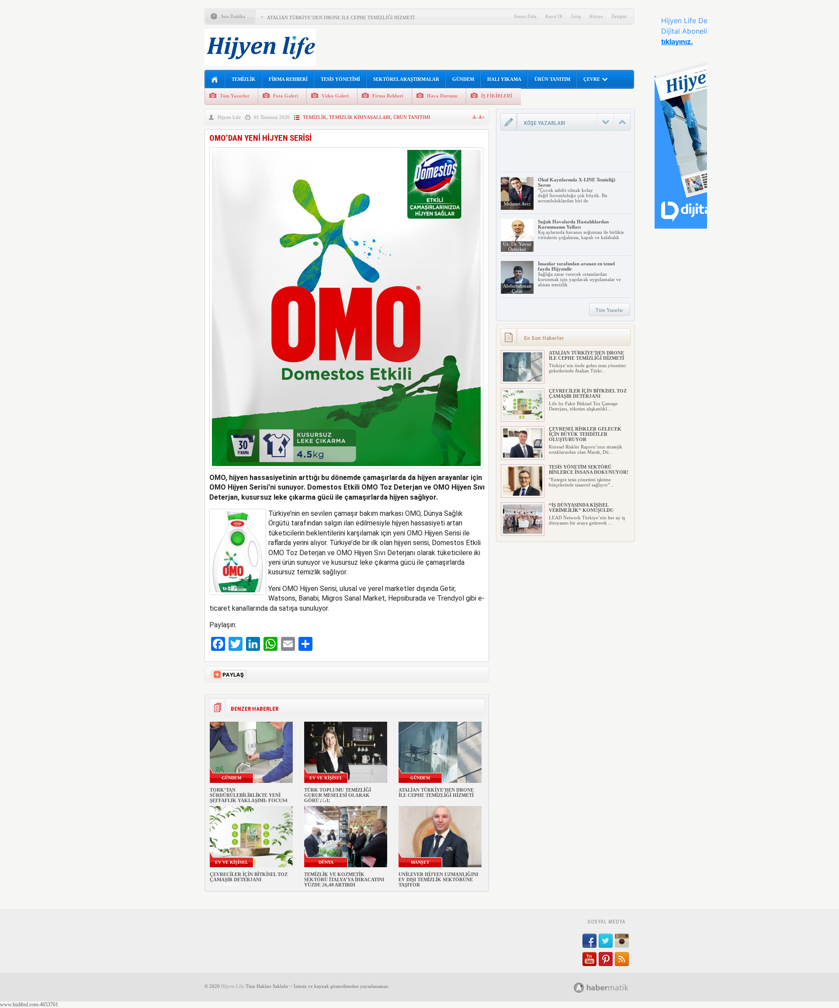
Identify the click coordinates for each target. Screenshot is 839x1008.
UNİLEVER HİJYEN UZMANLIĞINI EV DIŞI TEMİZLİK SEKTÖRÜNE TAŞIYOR (438, 879)
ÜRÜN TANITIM (552, 79)
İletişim (619, 16)
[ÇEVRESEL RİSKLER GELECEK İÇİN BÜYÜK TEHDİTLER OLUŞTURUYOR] (522, 456)
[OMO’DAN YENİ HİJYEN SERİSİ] (346, 470)
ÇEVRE (591, 79)
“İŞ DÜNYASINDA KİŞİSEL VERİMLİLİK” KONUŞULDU (581, 507)
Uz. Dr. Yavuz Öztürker (517, 246)
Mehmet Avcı (517, 203)
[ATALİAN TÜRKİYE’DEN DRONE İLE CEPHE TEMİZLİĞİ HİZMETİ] (522, 380)
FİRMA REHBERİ (288, 79)
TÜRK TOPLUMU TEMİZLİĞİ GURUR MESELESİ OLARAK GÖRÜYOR (337, 795)
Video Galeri (335, 95)
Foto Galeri (285, 95)
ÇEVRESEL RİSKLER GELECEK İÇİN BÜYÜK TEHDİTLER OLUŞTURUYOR (585, 434)
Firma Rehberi (387, 95)
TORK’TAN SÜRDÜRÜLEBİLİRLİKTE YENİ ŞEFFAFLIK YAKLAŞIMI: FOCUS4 (249, 795)
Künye (596, 16)
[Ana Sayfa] (214, 79)
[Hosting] (579, 988)
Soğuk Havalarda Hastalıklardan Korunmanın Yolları (573, 224)
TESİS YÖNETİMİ (340, 79)
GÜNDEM (463, 79)
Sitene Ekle (525, 16)
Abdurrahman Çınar (517, 288)
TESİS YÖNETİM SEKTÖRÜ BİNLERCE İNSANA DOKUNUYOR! (588, 469)
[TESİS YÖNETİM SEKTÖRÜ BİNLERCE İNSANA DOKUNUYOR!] (522, 494)
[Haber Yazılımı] (610, 987)
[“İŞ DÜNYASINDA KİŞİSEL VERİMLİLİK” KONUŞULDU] (522, 532)
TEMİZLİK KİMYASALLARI (360, 117)
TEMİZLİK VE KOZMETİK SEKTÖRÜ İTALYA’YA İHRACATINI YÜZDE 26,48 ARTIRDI (344, 879)
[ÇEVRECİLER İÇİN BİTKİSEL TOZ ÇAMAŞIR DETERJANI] (522, 418)
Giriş (576, 16)
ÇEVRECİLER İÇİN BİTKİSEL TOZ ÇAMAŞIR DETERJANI (249, 877)
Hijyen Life (229, 117)
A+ (481, 117)
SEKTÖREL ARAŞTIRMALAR (406, 79)
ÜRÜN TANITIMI (411, 117)
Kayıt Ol (553, 16)
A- (475, 117)
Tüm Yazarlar (235, 95)
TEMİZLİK (244, 79)
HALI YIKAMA (504, 79)
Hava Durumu (442, 95)
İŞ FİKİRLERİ (496, 95)
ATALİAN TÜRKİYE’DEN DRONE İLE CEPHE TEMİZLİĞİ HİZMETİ (341, 17)
